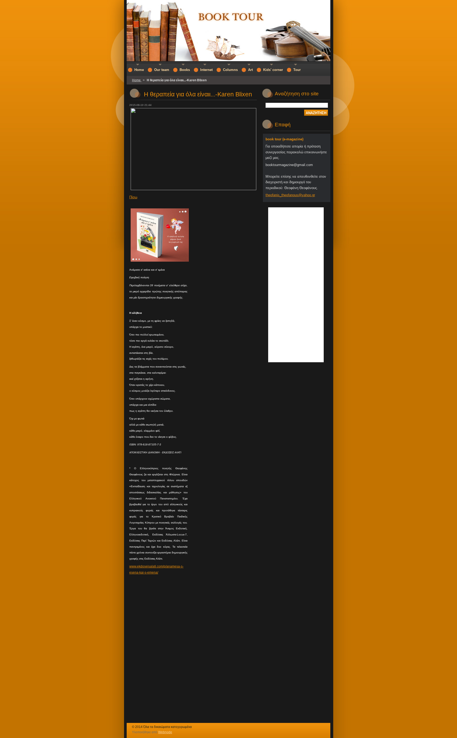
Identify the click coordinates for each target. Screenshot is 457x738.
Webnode (165, 732)
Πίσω (133, 197)
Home (136, 80)
